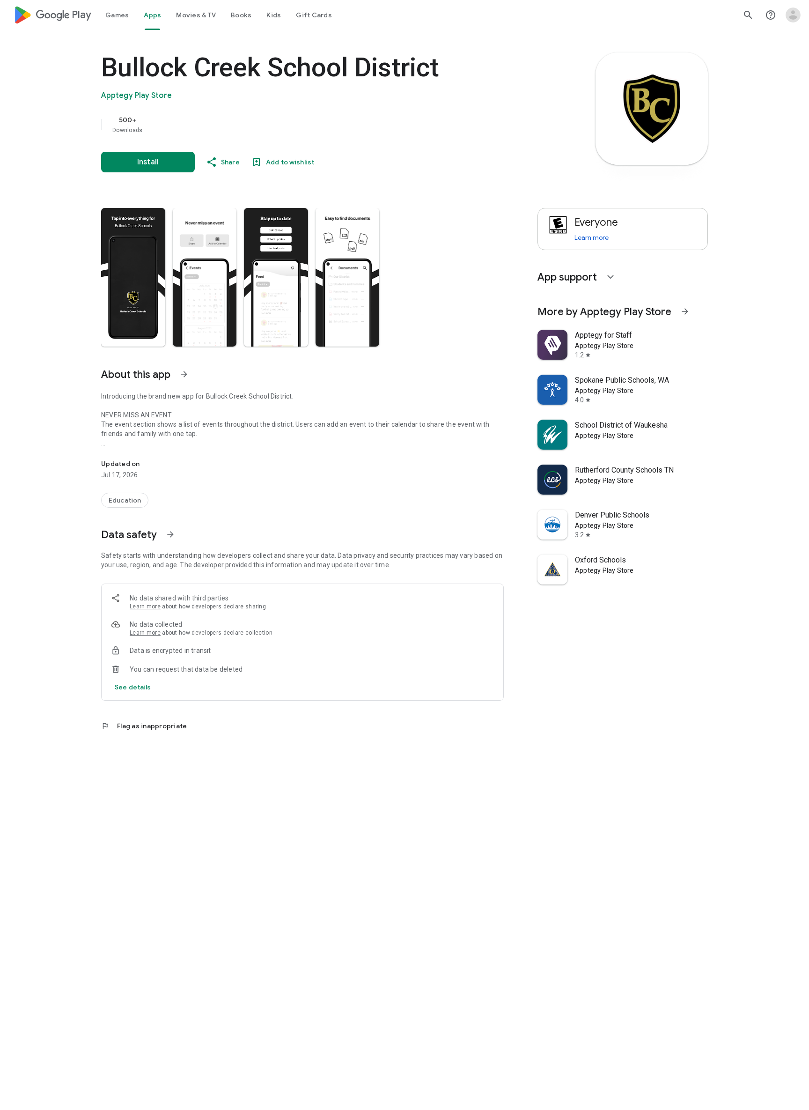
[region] (288, 124)
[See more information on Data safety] (170, 534)
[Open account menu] (793, 15)
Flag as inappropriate (144, 726)
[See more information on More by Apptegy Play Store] (685, 311)
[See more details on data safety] (133, 687)
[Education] (124, 500)
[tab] (117, 15)
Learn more (145, 606)
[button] (133, 277)
